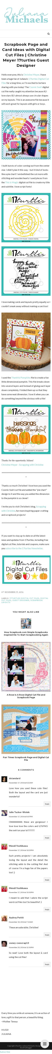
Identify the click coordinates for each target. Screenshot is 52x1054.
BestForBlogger (26, 1048)
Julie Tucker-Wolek (19, 812)
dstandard (14, 778)
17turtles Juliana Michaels (25, 1046)
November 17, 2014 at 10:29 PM (21, 850)
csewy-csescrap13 (19, 942)
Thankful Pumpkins (20, 377)
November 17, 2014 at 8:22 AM (21, 783)
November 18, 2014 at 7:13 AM (21, 922)
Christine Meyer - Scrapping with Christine (22, 464)
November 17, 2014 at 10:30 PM (21, 892)
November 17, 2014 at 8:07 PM (21, 816)
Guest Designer (20, 600)
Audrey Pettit (16, 917)
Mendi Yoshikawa (18, 845)
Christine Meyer (31, 74)
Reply (47, 804)
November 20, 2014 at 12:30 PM (21, 947)
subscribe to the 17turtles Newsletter (24, 548)
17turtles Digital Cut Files (24, 598)
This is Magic (11, 182)
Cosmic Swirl (35, 87)
